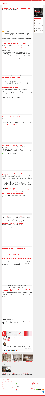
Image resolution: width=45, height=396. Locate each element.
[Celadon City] (2, 382)
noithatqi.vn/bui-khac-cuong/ (28, 348)
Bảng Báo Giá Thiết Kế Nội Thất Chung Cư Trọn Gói (12, 188)
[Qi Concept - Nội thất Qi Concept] (5, 3)
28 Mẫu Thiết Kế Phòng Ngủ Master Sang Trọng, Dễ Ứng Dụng (39, 20)
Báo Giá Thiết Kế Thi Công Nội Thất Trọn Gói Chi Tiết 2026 (39, 30)
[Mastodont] (14, 350)
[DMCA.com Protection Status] (38, 389)
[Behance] (3, 350)
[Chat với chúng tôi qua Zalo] (43, 391)
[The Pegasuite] (13, 385)
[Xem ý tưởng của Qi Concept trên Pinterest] (33, 389)
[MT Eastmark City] (13, 383)
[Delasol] (12, 387)
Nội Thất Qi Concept (7, 338)
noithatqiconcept (7, 339)
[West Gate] (11, 381)
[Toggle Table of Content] (9, 41)
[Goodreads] (13, 350)
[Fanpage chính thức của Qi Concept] (31, 389)
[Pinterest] (8, 350)
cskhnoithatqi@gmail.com (22, 392)
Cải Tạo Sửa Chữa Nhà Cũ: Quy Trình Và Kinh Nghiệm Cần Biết (39, 23)
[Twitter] (5, 350)
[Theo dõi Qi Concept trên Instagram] (32, 389)
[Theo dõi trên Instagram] (38, 0)
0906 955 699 (20, 383)
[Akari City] (3, 388)
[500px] (6, 350)
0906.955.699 (42, 0)
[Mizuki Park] (5, 389)
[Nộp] (36, 0)
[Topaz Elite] (8, 381)
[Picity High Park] (5, 381)
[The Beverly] (2, 384)
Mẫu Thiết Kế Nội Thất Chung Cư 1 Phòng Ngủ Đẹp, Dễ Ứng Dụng (39, 26)
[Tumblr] (9, 350)
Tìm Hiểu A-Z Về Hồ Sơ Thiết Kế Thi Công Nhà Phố (12, 124)
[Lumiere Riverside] (11, 389)
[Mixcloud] (11, 350)
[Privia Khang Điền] (2, 386)
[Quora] (16, 350)
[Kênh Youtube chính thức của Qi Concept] (35, 389)
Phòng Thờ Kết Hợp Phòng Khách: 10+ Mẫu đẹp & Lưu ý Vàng (39, 28)
